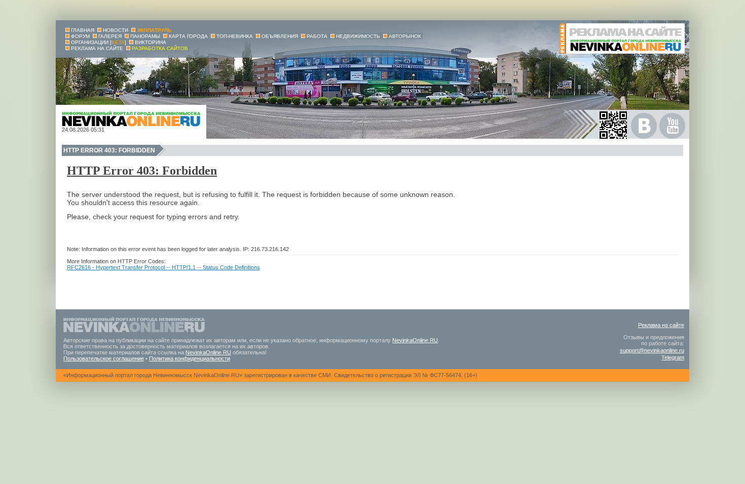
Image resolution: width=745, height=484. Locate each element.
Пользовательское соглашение (103, 358)
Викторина (150, 42)
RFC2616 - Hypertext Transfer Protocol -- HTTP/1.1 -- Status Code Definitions (163, 267)
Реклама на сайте (661, 325)
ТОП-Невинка (234, 36)
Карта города (188, 36)
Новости (115, 30)
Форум (80, 36)
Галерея (110, 36)
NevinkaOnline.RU (415, 340)
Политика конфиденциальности (189, 358)
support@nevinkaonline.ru (652, 350)
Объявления (280, 36)
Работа (317, 36)
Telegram (672, 357)
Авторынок (405, 36)
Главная (82, 30)
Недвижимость (358, 36)
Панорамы (145, 36)
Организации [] (98, 42)
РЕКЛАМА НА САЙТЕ (97, 48)
